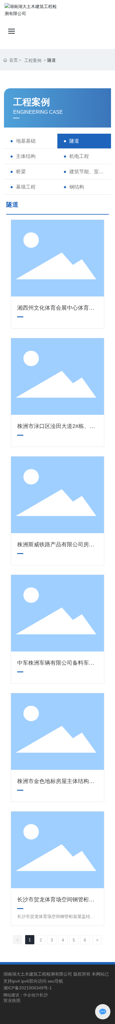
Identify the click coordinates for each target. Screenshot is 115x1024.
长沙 (43, 994)
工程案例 (32, 60)
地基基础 (26, 140)
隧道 (74, 140)
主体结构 (26, 156)
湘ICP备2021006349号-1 (27, 987)
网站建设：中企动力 (21, 995)
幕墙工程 (26, 186)
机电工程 (79, 156)
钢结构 (76, 186)
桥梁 (21, 171)
